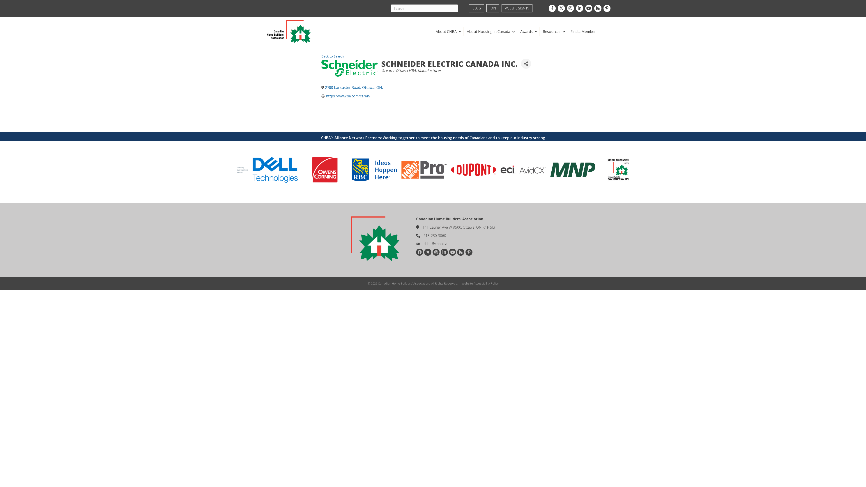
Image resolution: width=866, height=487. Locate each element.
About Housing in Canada (488, 31)
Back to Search (332, 56)
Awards (526, 31)
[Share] (526, 64)
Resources (551, 31)
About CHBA (446, 31)
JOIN (493, 8)
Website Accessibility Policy (480, 283)
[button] (460, 31)
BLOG (476, 8)
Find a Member (583, 31)
